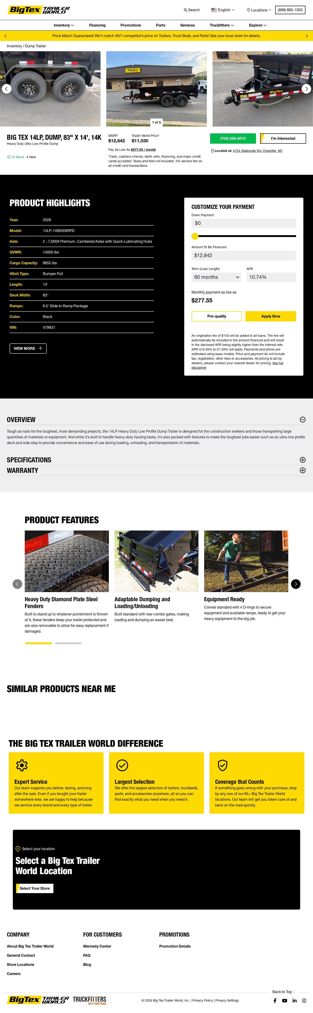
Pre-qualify (216, 316)
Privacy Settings (227, 1000)
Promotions (131, 25)
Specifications (29, 460)
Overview (21, 419)
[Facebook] (275, 1000)
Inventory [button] (62, 25)
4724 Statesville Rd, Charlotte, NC (258, 151)
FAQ (86, 955)
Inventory (14, 46)
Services (187, 25)
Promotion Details (175, 946)
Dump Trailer (35, 46)
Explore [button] (255, 25)
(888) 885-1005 (290, 10)
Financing (97, 25)
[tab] (38, 643)
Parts (160, 25)
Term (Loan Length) (206, 269)
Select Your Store (35, 888)
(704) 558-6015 (233, 138)
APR (250, 269)
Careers (14, 973)
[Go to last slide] (6, 89)
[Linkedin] (295, 1000)
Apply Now (270, 316)
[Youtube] (284, 1000)
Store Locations (20, 964)
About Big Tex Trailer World (30, 946)
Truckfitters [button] (220, 25)
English (224, 10)
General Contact (21, 955)
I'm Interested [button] (283, 138)
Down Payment (203, 215)
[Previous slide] (6, 36)
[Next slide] (306, 36)
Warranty (22, 470)
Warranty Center (97, 946)
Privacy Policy (202, 1000)
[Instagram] (304, 1000)
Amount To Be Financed (209, 247)
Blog (87, 964)
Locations (259, 10)
